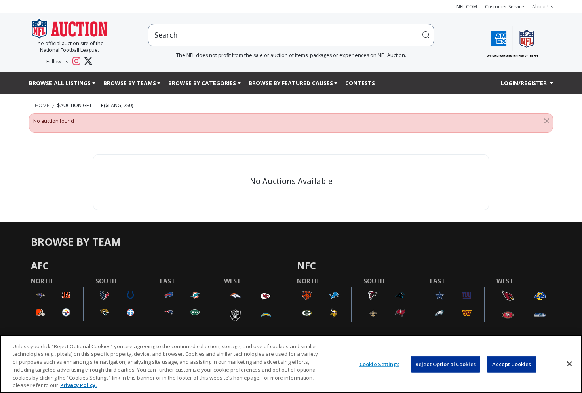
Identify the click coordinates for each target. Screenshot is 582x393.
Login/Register (524, 83)
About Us (542, 6)
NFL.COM (466, 6)
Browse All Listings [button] (60, 83)
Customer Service (504, 6)
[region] (291, 364)
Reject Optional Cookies (445, 364)
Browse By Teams (129, 83)
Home (42, 105)
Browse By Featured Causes (291, 83)
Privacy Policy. (78, 384)
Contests (360, 83)
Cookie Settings (379, 364)
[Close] (546, 121)
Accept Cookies (511, 364)
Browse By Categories (202, 83)
